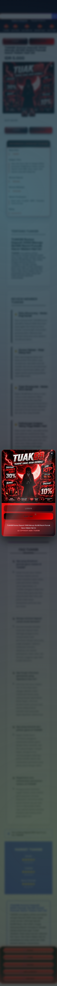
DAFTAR (28, 516)
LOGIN (28, 508)
